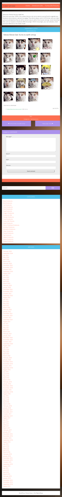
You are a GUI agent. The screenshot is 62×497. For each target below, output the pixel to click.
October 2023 (7, 269)
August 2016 (6, 442)
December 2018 (8, 386)
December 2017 (8, 410)
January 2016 (7, 456)
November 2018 (8, 388)
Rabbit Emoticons (8, 237)
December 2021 (8, 313)
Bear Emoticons (7, 201)
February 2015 (7, 476)
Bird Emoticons (7, 203)
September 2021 (8, 320)
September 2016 (8, 440)
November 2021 (8, 315)
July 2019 (5, 372)
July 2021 (5, 323)
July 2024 (5, 255)
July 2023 (5, 275)
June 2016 (6, 446)
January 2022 (7, 311)
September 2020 (8, 344)
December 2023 (8, 265)
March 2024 (6, 261)
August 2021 (6, 321)
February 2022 (7, 309)
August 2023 (6, 273)
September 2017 (8, 416)
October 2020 (7, 342)
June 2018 (6, 398)
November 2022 (8, 291)
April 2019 (6, 378)
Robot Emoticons (8, 239)
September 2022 (8, 295)
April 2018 (6, 402)
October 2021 (7, 317)
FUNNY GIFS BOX (9, 6)
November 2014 (8, 482)
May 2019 (6, 376)
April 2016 (6, 450)
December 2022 (8, 289)
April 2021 (6, 329)
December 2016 (8, 434)
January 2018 (7, 408)
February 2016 (7, 454)
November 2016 (8, 436)
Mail (7, 159)
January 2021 (7, 336)
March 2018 (6, 404)
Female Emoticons (8, 217)
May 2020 (6, 352)
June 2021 (6, 326)
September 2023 (8, 271)
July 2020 (5, 348)
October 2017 (7, 414)
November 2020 (8, 340)
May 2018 (6, 400)
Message (9, 136)
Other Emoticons (8, 231)
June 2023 (6, 277)
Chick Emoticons (8, 207)
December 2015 (8, 458)
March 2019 (6, 380)
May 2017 (6, 424)
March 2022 (6, 307)
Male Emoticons (8, 223)
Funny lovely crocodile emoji (17, 123)
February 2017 (7, 430)
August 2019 (6, 370)
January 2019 (7, 384)
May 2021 (6, 328)
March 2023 (6, 283)
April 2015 (6, 472)
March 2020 (6, 356)
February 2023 (7, 285)
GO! (53, 188)
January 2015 (7, 478)
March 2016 (6, 452)
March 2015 (6, 474)
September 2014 (8, 484)
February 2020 (7, 358)
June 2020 (6, 350)
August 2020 (6, 346)
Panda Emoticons (8, 233)
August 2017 (6, 418)
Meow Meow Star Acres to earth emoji (20, 34)
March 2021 (6, 332)
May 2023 (6, 279)
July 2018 (5, 396)
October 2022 (7, 293)
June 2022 (6, 301)
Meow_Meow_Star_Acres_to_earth (14, 109)
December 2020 (8, 338)
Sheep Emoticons (8, 241)
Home (28, 6)
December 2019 (8, 362)
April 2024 (6, 259)
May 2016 (6, 448)
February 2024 (7, 263)
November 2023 (8, 267)
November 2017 (8, 412)
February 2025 (7, 251)
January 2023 (7, 287)
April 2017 (6, 426)
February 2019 (7, 382)
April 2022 (6, 305)
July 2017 (5, 420)
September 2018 (8, 392)
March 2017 (6, 428)
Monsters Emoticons (9, 229)
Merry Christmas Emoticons (11, 225)
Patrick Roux (39, 493)
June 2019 (6, 374)
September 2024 (8, 253)
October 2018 (7, 390)
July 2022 (5, 299)
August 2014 (6, 486)
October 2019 (7, 366)
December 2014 (8, 480)
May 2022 (6, 303)
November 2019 (8, 364)
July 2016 (5, 444)
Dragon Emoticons (8, 213)
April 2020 (6, 354)
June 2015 (6, 470)
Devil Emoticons (7, 209)
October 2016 (7, 438)
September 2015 (8, 464)
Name (8, 154)
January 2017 (7, 432)
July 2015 (5, 468)
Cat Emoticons (31, 31)
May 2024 (6, 257)
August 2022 (6, 297)
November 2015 (8, 460)
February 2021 (7, 334)
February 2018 (7, 406)
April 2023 (6, 281)
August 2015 (6, 466)
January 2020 (7, 360)
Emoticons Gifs (37, 6)
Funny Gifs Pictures (52, 6)
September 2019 (8, 368)
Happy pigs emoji (47, 123)
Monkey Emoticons (8, 227)
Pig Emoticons (7, 235)
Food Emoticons (8, 219)
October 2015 (7, 462)
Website (8, 165)
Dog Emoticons (7, 211)
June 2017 (6, 422)
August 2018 (6, 394)
